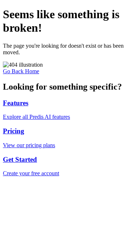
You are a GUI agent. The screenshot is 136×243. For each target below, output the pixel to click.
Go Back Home (21, 71)
